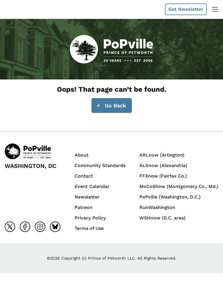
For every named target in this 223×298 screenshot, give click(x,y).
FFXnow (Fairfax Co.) (163, 176)
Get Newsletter (185, 9)
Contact (84, 176)
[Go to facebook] (25, 226)
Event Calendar (92, 186)
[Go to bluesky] (55, 226)
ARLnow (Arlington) (161, 155)
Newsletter (87, 197)
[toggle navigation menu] (214, 9)
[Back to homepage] (19, 9)
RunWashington (157, 207)
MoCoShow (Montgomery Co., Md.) (178, 186)
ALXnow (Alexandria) (163, 165)
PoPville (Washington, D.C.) (170, 197)
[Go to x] (10, 226)
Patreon (84, 207)
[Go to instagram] (40, 226)
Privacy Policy (90, 218)
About (82, 155)
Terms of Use (89, 228)
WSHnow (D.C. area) (162, 218)
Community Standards (100, 165)
